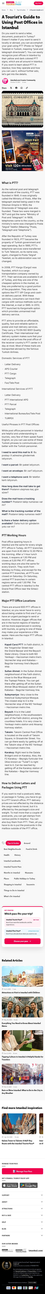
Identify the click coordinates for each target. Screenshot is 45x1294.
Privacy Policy (32, 1271)
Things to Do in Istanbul (14, 890)
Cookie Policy (25, 1275)
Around (27, 843)
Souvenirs (30, 884)
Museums (29, 872)
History (17, 854)
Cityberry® (16, 1264)
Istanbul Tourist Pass (12, 866)
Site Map (30, 1277)
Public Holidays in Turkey (24, 878)
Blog (11, 10)
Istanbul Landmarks (12, 860)
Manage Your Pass (24, 1171)
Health (6, 854)
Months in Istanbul (12, 872)
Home (4, 10)
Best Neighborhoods (12, 849)
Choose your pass (21, 941)
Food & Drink (31, 849)
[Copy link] (27, 87)
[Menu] (3, 3)
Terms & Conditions (20, 1271)
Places (6, 878)
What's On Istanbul (12, 896)
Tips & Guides (21, 10)
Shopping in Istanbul (12, 884)
